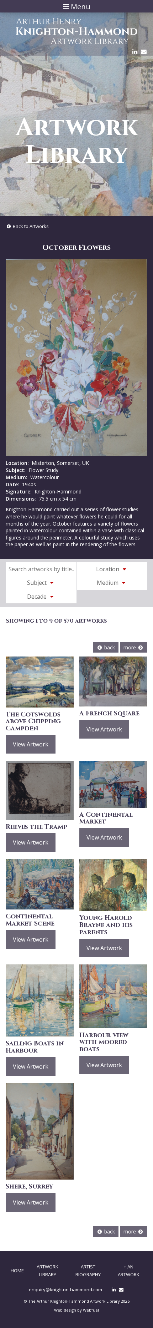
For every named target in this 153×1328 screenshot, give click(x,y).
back (109, 647)
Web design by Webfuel (76, 1310)
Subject (37, 583)
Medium (108, 583)
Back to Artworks (30, 226)
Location (108, 569)
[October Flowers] (76, 357)
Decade (37, 596)
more (130, 647)
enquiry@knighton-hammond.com (65, 1289)
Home (17, 1270)
